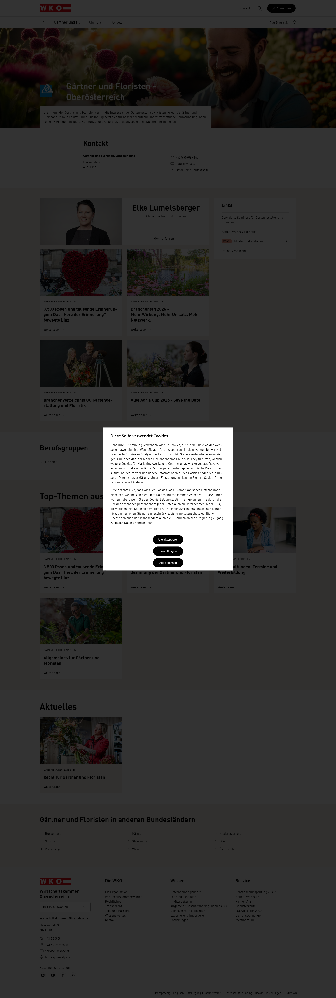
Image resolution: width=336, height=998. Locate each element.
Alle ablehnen (168, 563)
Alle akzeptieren (168, 539)
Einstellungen (168, 551)
